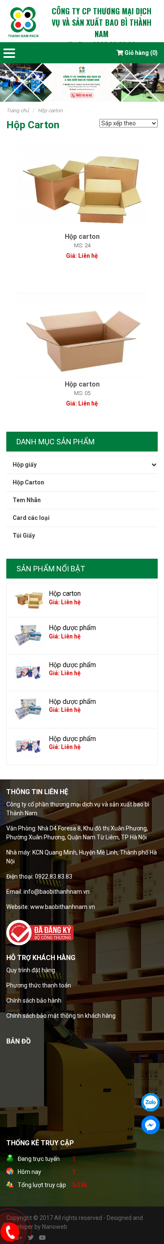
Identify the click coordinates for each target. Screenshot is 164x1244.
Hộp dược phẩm (72, 628)
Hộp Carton (50, 111)
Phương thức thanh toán (38, 985)
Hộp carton (65, 594)
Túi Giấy (24, 535)
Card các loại (31, 517)
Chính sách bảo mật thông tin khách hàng (61, 1015)
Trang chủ (17, 111)
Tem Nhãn (27, 500)
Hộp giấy (25, 464)
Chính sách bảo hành (33, 1000)
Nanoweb (54, 1226)
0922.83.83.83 (53, 876)
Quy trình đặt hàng (30, 970)
